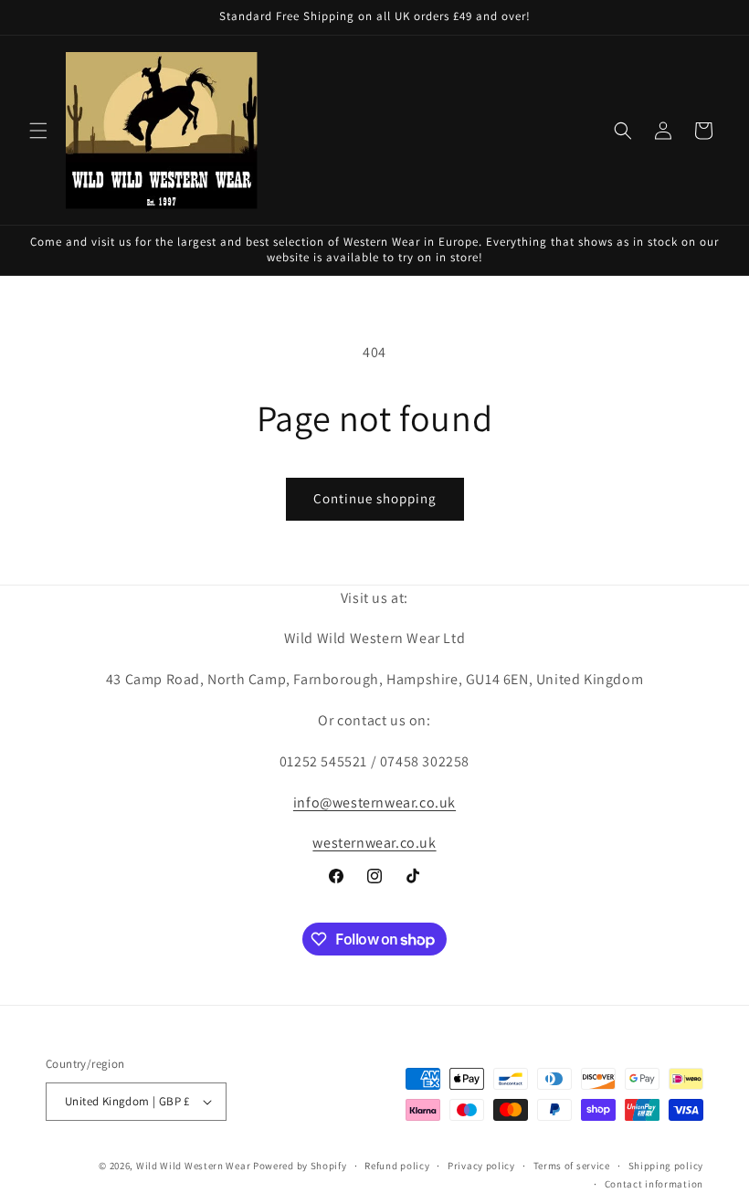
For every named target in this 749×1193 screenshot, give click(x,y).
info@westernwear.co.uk (374, 802)
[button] (38, 131)
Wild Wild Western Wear (193, 1165)
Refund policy (396, 1165)
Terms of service (571, 1165)
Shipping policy (666, 1165)
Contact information (654, 1183)
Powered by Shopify (300, 1165)
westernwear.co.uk (374, 842)
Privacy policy (481, 1165)
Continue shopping (375, 498)
